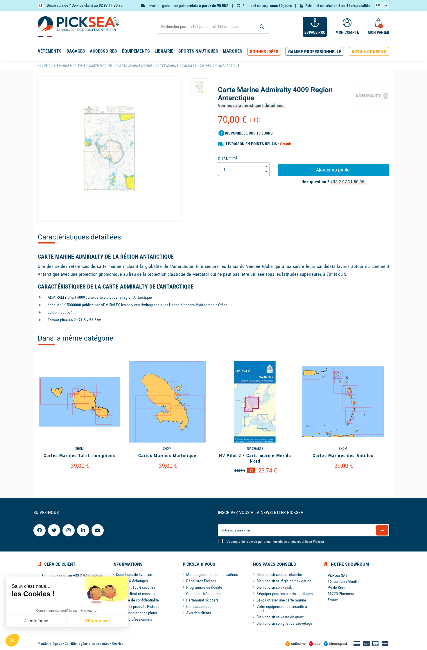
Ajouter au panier (333, 170)
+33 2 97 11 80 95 (347, 182)
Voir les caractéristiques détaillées (250, 105)
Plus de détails (79, 480)
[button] (264, 51)
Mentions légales (50, 644)
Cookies (117, 644)
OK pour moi (97, 620)
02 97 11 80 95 (111, 5)
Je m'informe (36, 620)
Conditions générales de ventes (87, 644)
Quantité (228, 158)
